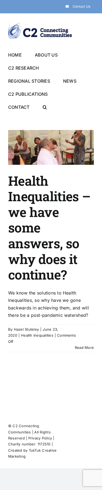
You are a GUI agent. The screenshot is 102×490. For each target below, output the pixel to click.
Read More (84, 347)
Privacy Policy (40, 438)
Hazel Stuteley (26, 329)
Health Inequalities (37, 335)
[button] (45, 106)
